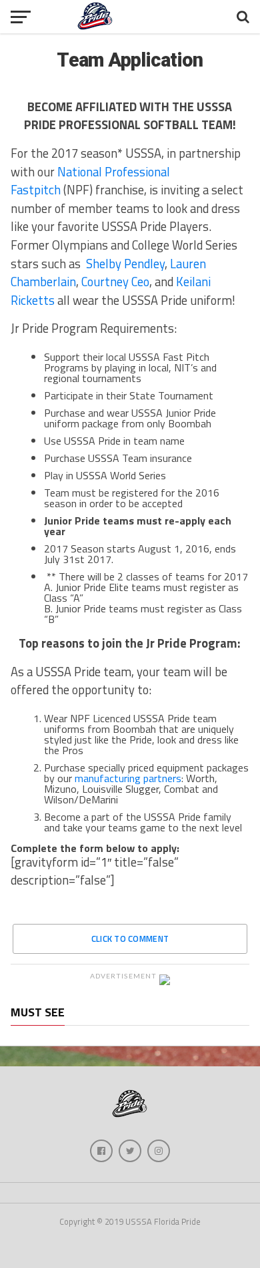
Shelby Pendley (125, 263)
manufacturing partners (128, 778)
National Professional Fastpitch (90, 181)
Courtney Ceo (115, 281)
